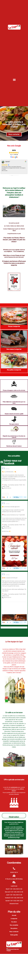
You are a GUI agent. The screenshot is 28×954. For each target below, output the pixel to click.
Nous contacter (14, 931)
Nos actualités (14, 925)
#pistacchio (9, 491)
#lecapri (4, 534)
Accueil (14, 915)
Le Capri (7, 467)
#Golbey (9, 600)
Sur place (14, 922)
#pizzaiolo (23, 600)
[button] (14, 80)
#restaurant (15, 491)
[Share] (25, 497)
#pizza (4, 491)
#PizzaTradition (15, 600)
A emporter (14, 918)
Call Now (5, 494)
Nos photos (14, 928)
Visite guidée (14, 935)
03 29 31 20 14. (15, 824)
